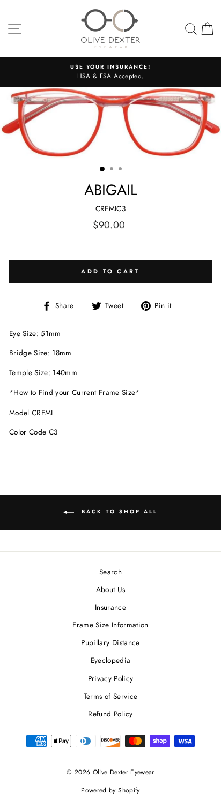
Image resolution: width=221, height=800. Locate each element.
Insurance (110, 607)
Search (110, 571)
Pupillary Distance (110, 642)
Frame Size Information (110, 624)
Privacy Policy (111, 678)
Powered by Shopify (110, 790)
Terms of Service (110, 696)
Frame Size (117, 392)
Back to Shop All (118, 511)
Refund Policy (110, 713)
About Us (111, 589)
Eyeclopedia (111, 660)
